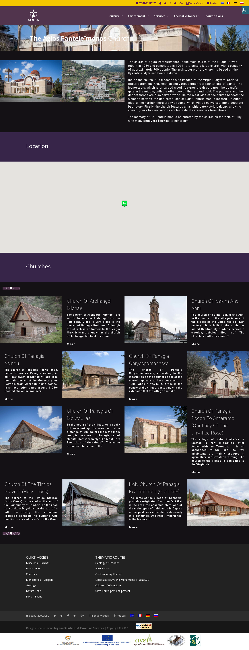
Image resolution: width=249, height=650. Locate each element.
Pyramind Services (92, 628)
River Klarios (102, 568)
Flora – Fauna (34, 596)
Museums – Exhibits (38, 563)
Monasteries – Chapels (39, 579)
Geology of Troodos (107, 563)
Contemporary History (108, 574)
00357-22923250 (147, 3)
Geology (31, 585)
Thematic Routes (185, 16)
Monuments (33, 568)
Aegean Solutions (65, 628)
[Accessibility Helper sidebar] (245, 10)
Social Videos (195, 3)
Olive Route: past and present (112, 591)
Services (159, 16)
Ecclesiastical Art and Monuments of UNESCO (122, 579)
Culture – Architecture (108, 585)
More (71, 344)
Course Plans (214, 16)
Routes (213, 3)
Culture (114, 16)
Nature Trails (33, 591)
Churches (31, 574)
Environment (136, 16)
